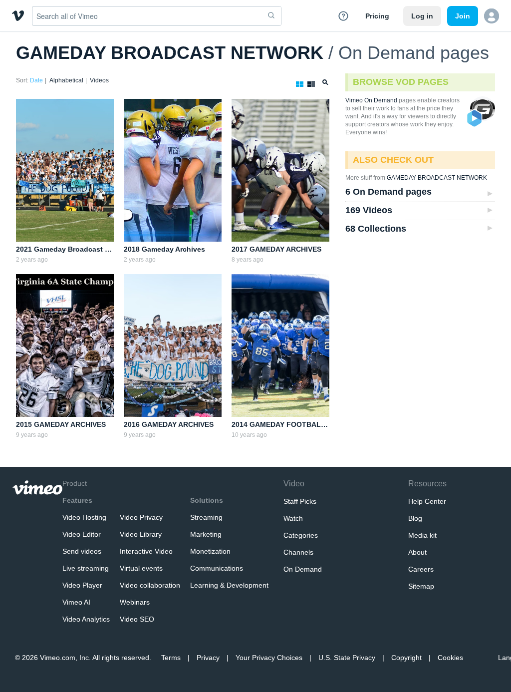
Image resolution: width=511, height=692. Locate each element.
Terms (171, 658)
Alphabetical (66, 80)
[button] (491, 15)
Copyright (406, 658)
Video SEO (137, 619)
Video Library (141, 534)
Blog (415, 518)
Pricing (377, 16)
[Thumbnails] (297, 82)
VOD (475, 119)
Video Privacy (141, 517)
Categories (300, 535)
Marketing (206, 534)
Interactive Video (146, 551)
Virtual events (141, 568)
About (417, 552)
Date (36, 80)
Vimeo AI (76, 602)
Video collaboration (150, 585)
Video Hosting (84, 517)
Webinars (135, 602)
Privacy (208, 658)
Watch (293, 518)
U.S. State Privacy (346, 658)
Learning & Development (229, 585)
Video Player (82, 585)
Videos (99, 80)
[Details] (309, 82)
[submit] (271, 15)
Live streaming (85, 568)
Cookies (450, 658)
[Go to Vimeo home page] (18, 15)
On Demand (302, 569)
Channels (298, 552)
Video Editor (81, 534)
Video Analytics (86, 619)
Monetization (210, 551)
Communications (216, 568)
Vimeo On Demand (371, 100)
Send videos (81, 551)
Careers (421, 569)
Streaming (206, 517)
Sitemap (421, 586)
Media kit (422, 535)
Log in (422, 16)
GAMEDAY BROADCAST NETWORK (169, 52)
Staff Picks (299, 501)
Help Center (427, 501)
